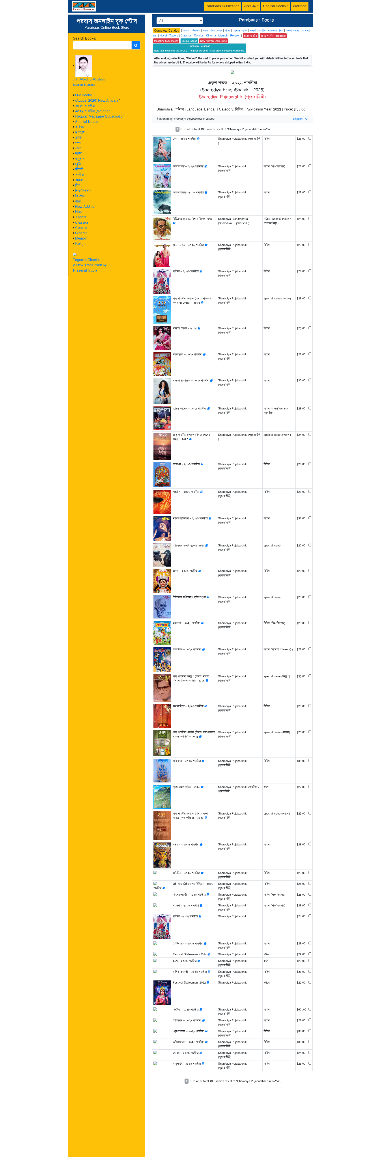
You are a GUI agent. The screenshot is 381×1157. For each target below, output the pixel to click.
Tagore (80, 217)
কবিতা (79, 127)
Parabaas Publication (222, 6)
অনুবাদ (79, 158)
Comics (81, 227)
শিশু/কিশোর (83, 190)
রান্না (78, 201)
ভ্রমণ (78, 148)
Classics (82, 222)
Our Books (83, 95)
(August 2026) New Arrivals (96, 100)
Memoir (81, 238)
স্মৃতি (78, 164)
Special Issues (86, 121)
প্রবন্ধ (78, 137)
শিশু (77, 185)
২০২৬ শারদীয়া (85, 105)
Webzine (300, 6)
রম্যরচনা (80, 180)
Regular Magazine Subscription (100, 116)
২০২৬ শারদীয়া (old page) (93, 111)
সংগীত (79, 174)
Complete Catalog (166, 30)
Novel (79, 211)
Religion (81, 243)
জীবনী (79, 169)
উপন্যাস (80, 132)
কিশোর (80, 196)
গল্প (78, 143)
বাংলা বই (250, 6)
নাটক (78, 153)
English (298, 119)
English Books (274, 6)
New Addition (85, 206)
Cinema (81, 233)
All (306, 119)
